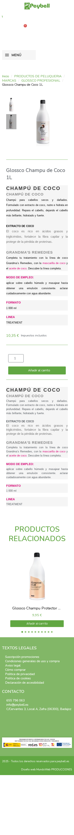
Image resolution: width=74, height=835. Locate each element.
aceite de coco (18, 268)
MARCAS (9, 81)
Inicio (5, 76)
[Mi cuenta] (28, 37)
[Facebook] (4, 717)
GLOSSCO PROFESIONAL (40, 81)
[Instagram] (10, 717)
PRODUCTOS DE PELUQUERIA (38, 76)
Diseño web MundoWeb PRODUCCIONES (46, 769)
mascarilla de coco (54, 263)
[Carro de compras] (23, 28)
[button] (11, 28)
